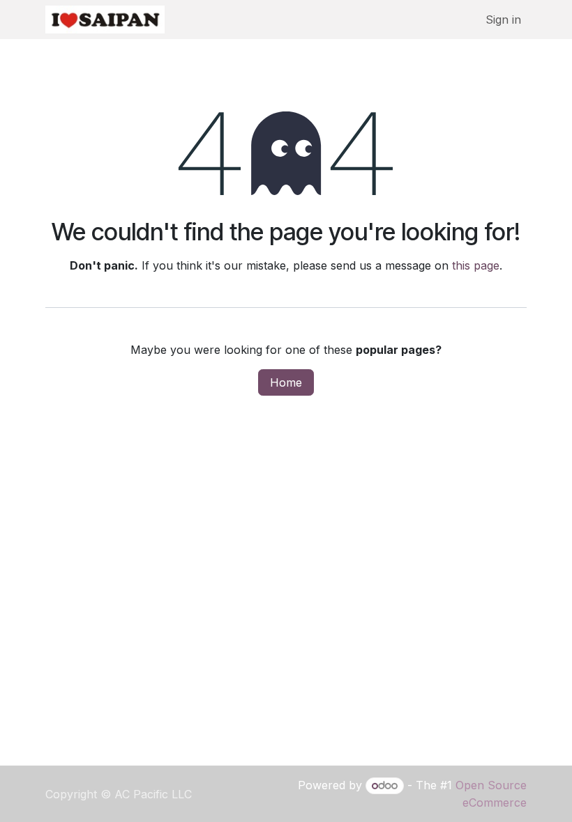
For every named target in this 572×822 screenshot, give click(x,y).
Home (286, 382)
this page (475, 265)
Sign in (503, 19)
